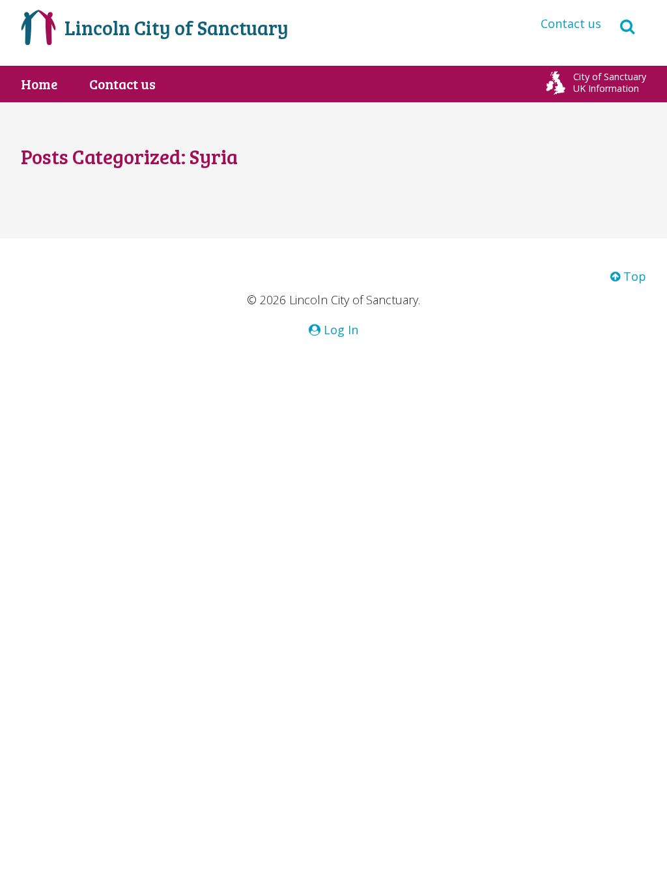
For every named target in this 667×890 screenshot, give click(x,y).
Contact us (571, 23)
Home (39, 84)
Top (633, 276)
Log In (339, 329)
